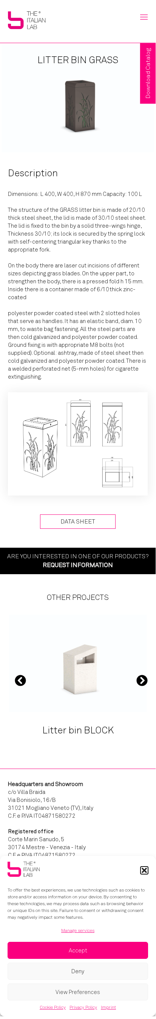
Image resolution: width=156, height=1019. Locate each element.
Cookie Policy (53, 1007)
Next (142, 680)
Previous (20, 680)
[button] (144, 870)
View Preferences (78, 992)
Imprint (108, 1007)
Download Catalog (147, 73)
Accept (78, 950)
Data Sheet (77, 521)
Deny (77, 971)
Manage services (77, 930)
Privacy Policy (83, 1007)
